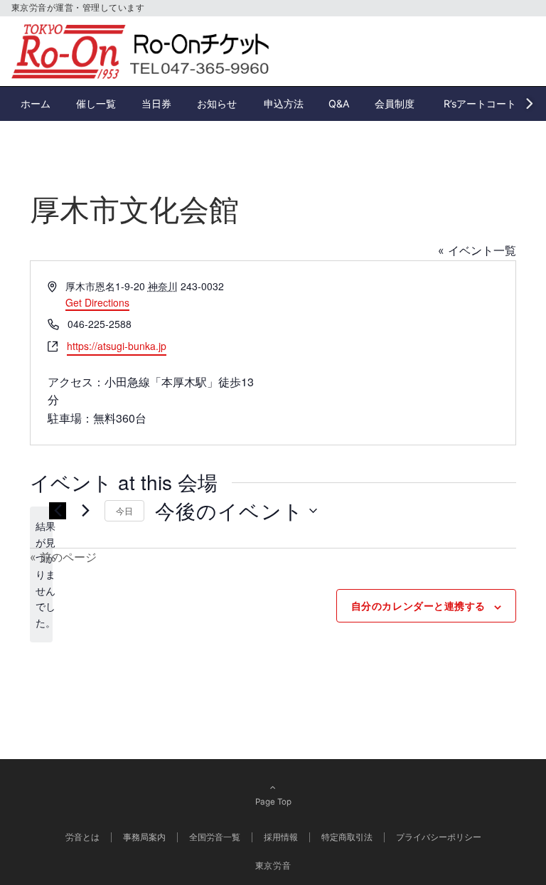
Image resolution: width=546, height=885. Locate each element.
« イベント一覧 (477, 250)
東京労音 (273, 866)
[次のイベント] (85, 510)
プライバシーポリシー (438, 837)
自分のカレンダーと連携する (418, 605)
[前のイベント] (57, 510)
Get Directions (97, 302)
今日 (124, 510)
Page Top (273, 802)
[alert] (41, 574)
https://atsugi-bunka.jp (116, 346)
